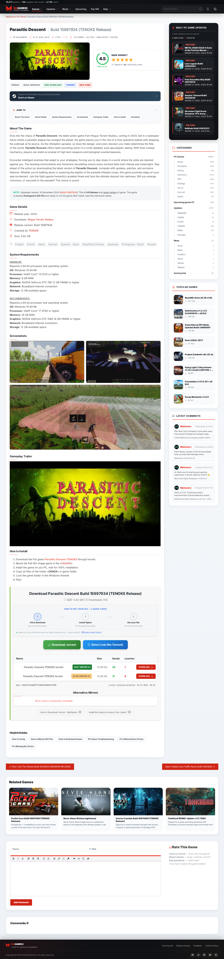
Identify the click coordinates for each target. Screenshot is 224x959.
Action (90, 37)
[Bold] (13, 858)
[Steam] (216, 955)
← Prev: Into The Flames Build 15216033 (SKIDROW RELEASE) (40, 766)
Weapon (196, 267)
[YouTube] (210, 955)
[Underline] (22, 858)
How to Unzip (18, 739)
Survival (196, 192)
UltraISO (66, 563)
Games (35, 9)
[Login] (208, 9)
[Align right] (37, 858)
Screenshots (82, 117)
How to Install (120, 117)
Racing (114, 37)
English (19, 244)
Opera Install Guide (92, 632)
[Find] (200, 8)
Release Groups (183, 945)
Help (105, 9)
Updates (50, 9)
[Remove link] (63, 858)
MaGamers (11, 17)
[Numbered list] (48, 858)
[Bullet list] (43, 858)
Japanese (112, 244)
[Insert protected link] (68, 858)
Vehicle (196, 263)
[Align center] (33, 858)
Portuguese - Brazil (133, 244)
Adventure (196, 175)
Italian (41, 244)
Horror (196, 188)
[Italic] (18, 858)
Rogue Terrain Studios (40, 219)
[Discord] (192, 955)
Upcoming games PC (194, 202)
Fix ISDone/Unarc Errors (131, 739)
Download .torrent (64, 644)
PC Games (21, 17)
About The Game (22, 117)
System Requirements (62, 117)
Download (135, 117)
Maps (196, 250)
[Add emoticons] (54, 858)
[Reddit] (198, 955)
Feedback (197, 945)
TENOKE (34, 230)
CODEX (196, 217)
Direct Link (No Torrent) (107, 644)
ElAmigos (196, 235)
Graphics (196, 254)
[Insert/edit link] (59, 858)
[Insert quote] (74, 858)
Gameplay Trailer (101, 117)
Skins (196, 246)
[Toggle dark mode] (215, 9)
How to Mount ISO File (42, 739)
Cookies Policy (211, 945)
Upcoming (80, 9)
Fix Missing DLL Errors (23, 746)
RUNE (196, 230)
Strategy (196, 183)
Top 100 (95, 9)
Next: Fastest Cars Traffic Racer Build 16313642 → (190, 766)
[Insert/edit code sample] (79, 858)
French (31, 244)
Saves (196, 259)
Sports (196, 196)
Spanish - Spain (70, 244)
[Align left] (28, 858)
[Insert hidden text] (88, 858)
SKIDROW (196, 213)
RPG (196, 179)
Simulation (102, 37)
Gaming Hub (194, 273)
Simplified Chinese (93, 244)
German (52, 244)
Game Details (41, 117)
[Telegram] (204, 955)
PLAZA (196, 222)
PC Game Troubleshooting (101, 739)
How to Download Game (70, 739)
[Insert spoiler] (83, 858)
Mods (65, 9)
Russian (151, 244)
